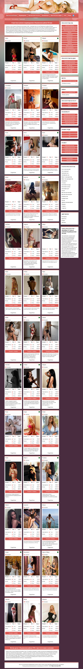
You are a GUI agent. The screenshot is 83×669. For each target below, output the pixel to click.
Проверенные (45, 15)
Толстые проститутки (70, 152)
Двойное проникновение (67, 202)
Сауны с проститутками (69, 50)
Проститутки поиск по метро (69, 80)
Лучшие (69, 52)
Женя (6, 177)
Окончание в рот (65, 188)
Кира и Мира (45, 552)
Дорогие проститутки (70, 63)
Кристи (26, 177)
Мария (44, 38)
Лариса (26, 224)
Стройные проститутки (69, 147)
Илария (26, 85)
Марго (25, 458)
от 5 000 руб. (69, 72)
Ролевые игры (65, 198)
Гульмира (8, 85)
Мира (43, 224)
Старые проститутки (69, 123)
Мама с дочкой (69, 45)
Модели (69, 32)
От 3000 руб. (69, 69)
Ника (6, 38)
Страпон (64, 206)
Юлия (43, 412)
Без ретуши (69, 39)
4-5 (69, 136)
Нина (6, 271)
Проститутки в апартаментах (69, 28)
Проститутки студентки (69, 116)
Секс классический (66, 169)
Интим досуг (69, 36)
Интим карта (69, 160)
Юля (25, 317)
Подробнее (13, 80)
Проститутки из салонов (69, 30)
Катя (25, 132)
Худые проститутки (69, 145)
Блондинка (64, 216)
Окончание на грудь (66, 184)
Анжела (26, 505)
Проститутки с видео (56, 15)
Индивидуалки (22, 15)
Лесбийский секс (65, 175)
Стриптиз (64, 208)
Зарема (7, 599)
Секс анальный (65, 171)
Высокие (70, 103)
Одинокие (69, 43)
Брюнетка (64, 218)
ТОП (65, 15)
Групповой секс (65, 173)
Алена (25, 271)
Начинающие (70, 34)
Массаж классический (67, 194)
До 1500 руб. (69, 65)
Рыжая (63, 220)
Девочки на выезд (69, 25)
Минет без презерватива (67, 179)
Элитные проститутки (34, 15)
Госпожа (64, 182)
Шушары (9, 40)
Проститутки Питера (11, 15)
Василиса (26, 552)
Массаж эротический (66, 192)
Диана (44, 317)
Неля (6, 458)
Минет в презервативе (67, 177)
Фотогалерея (70, 158)
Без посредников (70, 47)
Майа (6, 317)
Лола (6, 132)
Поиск (69, 15)
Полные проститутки (69, 149)
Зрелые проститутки (69, 121)
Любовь (7, 224)
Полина (44, 85)
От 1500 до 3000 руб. (69, 67)
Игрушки (63, 204)
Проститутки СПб (56, 666)
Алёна (25, 364)
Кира (43, 271)
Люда (6, 552)
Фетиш (63, 200)
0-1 (69, 132)
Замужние (69, 41)
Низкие (69, 105)
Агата (25, 38)
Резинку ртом (65, 196)
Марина (44, 599)
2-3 (69, 134)
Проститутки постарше (69, 119)
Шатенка (64, 222)
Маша (44, 505)
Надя (25, 412)
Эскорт (63, 190)
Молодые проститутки (69, 114)
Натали (7, 364)
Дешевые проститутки (69, 61)
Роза (6, 412)
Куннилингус (64, 180)
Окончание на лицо (66, 186)
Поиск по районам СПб (69, 92)
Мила (25, 599)
